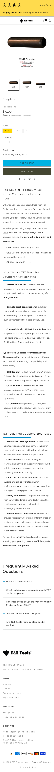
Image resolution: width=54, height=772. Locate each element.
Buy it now (27, 172)
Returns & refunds (13, 717)
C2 (27, 131)
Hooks (6, 688)
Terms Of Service (41, 762)
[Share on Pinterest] (34, 179)
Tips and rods (11, 697)
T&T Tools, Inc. (9, 107)
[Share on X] (24, 179)
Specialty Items (12, 693)
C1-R (7, 131)
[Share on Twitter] (29, 179)
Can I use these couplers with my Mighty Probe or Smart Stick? (28, 603)
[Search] (50, 20)
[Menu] (4, 20)
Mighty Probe (33, 228)
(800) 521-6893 (14, 736)
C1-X (18, 131)
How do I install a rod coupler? (23, 613)
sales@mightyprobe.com (21, 732)
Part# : (6, 150)
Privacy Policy (28, 767)
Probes (7, 684)
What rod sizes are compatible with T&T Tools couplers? (28, 591)
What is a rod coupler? (19, 581)
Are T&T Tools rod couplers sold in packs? (25, 623)
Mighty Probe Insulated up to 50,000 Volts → (27, 12)
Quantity (7, 137)
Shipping (6, 115)
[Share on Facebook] (19, 179)
